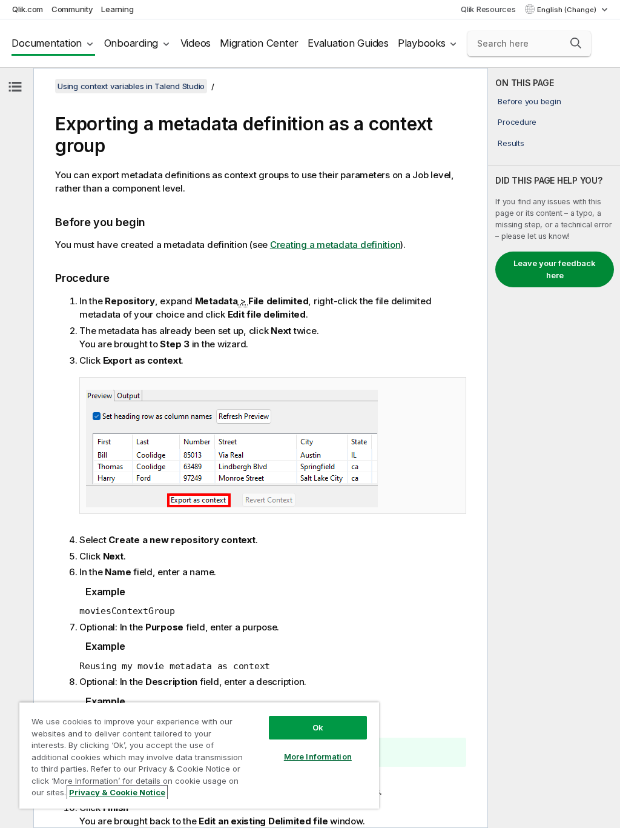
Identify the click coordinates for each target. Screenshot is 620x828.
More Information (318, 756)
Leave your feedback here (554, 269)
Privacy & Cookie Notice (117, 792)
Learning (117, 9)
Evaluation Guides (348, 43)
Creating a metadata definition (335, 244)
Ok (317, 727)
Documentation (47, 43)
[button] (576, 43)
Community (72, 9)
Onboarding (131, 43)
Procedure (517, 122)
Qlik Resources (488, 9)
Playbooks (422, 43)
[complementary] (554, 448)
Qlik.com (27, 9)
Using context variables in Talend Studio (131, 86)
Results (511, 143)
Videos (195, 43)
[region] (199, 755)
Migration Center (259, 43)
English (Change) (567, 9)
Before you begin (529, 101)
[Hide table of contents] (15, 87)
